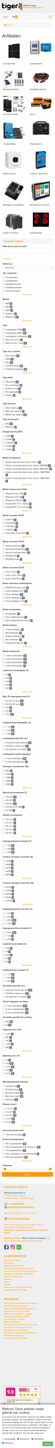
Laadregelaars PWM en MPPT (17, 1316)
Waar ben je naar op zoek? (15, 246)
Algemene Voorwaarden (14, 1265)
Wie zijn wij (8, 1263)
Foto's (6, 1281)
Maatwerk (8, 1279)
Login (5, 16)
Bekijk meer (27, 294)
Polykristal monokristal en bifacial (18, 1314)
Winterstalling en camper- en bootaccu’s (21, 1303)
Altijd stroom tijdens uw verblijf (16, 1311)
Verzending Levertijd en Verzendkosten (20, 1271)
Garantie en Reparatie (13, 1276)
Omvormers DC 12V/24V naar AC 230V (20, 1324)
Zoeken (27, 1174)
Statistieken (39, 1439)
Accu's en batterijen (12, 1322)
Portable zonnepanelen (14, 1335)
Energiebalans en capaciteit (15, 1330)
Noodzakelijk (10, 1439)
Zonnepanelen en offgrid (14, 1319)
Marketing (9, 1443)
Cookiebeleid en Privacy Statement (19, 1268)
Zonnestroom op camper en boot (18, 1327)
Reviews (7, 1284)
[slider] (4, 1169)
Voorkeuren (25, 1439)
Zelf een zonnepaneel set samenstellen (20, 1332)
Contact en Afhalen (12, 1260)
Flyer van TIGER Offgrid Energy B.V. (19, 1308)
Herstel (7, 258)
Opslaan (47, 1443)
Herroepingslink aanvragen (15, 1289)
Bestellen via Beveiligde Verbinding (18, 1273)
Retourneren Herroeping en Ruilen (18, 1287)
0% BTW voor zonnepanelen (16, 1305)
